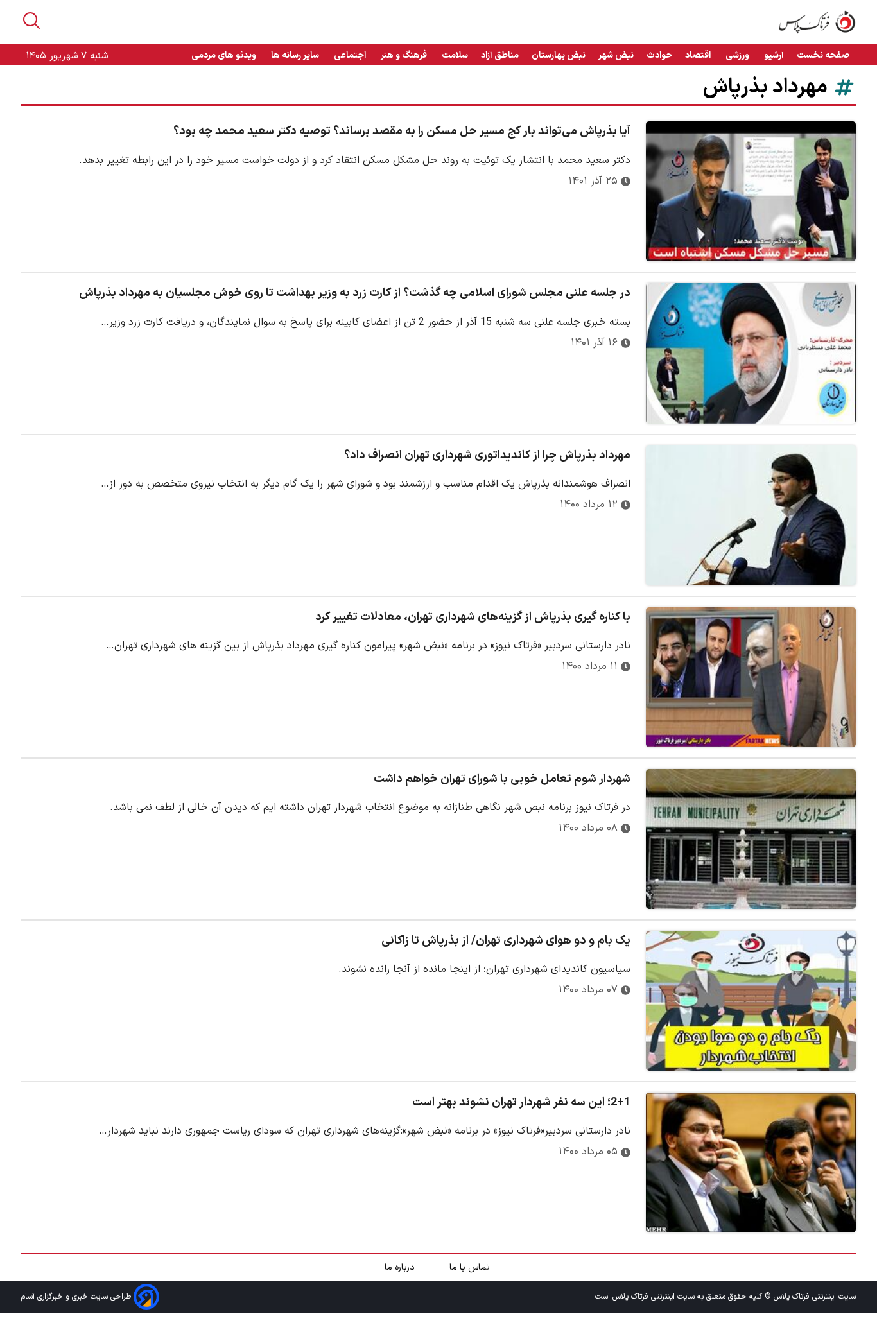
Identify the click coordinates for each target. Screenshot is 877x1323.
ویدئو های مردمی (224, 55)
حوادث (659, 55)
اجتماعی (351, 55)
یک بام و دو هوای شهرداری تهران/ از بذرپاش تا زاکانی (505, 940)
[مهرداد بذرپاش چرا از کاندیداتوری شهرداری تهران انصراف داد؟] (751, 515)
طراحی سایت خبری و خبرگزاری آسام (77, 1296)
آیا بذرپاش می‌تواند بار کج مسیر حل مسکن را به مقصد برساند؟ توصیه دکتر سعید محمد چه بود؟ (401, 131)
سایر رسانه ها (296, 55)
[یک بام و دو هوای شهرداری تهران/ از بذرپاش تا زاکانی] (751, 1001)
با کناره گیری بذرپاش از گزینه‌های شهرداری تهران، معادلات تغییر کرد (472, 617)
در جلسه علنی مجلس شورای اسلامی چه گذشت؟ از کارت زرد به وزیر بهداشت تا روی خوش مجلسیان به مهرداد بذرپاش (354, 293)
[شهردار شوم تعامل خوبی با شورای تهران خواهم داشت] (751, 839)
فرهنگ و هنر (405, 55)
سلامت (455, 55)
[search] (31, 20)
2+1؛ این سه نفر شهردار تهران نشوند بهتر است (521, 1102)
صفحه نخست (823, 55)
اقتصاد (699, 55)
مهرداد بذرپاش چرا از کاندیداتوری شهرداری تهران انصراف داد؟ (487, 455)
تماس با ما (470, 1267)
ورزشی (738, 55)
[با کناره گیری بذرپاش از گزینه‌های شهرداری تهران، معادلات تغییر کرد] (751, 677)
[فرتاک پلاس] (817, 22)
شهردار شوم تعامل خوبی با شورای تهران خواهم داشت (502, 779)
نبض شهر (616, 55)
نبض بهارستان (559, 55)
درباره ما (401, 1267)
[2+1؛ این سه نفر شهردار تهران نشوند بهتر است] (751, 1162)
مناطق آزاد (500, 55)
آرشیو (774, 55)
